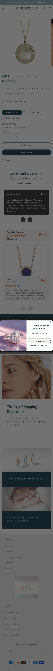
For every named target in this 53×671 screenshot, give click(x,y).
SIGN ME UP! (40, 341)
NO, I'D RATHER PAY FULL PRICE (39, 345)
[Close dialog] (51, 322)
